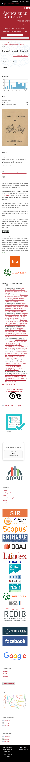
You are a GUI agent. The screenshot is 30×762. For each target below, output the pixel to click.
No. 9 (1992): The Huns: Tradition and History (13, 44)
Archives (23, 25)
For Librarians (5, 676)
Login (27, 1)
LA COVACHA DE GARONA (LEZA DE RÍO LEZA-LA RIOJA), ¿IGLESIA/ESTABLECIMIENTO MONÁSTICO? (15, 364)
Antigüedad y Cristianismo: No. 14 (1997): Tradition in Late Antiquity (16, 324)
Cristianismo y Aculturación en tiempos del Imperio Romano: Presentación (15, 329)
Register (22, 1)
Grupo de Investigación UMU (15, 389)
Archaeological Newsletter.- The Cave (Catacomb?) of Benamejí (15, 375)
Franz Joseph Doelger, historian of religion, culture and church (16, 321)
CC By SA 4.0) (5, 195)
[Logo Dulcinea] (15, 272)
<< (2, 384)
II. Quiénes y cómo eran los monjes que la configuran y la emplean (16, 304)
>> (14, 384)
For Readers (5, 671)
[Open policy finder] (15, 261)
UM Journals (15, 1)
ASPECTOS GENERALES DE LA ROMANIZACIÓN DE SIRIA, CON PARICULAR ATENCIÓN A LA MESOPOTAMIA (16, 342)
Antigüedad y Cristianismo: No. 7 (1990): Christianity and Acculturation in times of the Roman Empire (16, 334)
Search (15, 38)
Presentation (24, 295)
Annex (25, 31)
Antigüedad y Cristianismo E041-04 (15, 391)
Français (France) (7, 503)
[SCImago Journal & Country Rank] (12, 405)
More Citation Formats (8, 166)
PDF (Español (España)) (21, 55)
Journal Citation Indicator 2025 (13, 447)
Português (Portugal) (8, 498)
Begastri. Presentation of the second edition (15, 289)
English (4, 490)
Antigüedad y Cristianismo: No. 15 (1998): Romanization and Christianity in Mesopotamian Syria (16, 346)
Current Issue (14, 25)
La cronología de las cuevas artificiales (16, 314)
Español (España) (7, 493)
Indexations (6, 31)
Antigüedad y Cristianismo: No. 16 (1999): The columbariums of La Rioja (14, 368)
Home (6, 25)
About (7, 28)
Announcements (16, 31)
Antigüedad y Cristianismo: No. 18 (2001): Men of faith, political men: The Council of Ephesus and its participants (16, 379)
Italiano (4, 495)
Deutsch (4, 500)
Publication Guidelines (18, 28)
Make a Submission (9, 683)
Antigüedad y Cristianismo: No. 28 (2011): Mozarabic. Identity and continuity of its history (16, 316)
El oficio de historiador (21, 351)
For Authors (5, 673)
